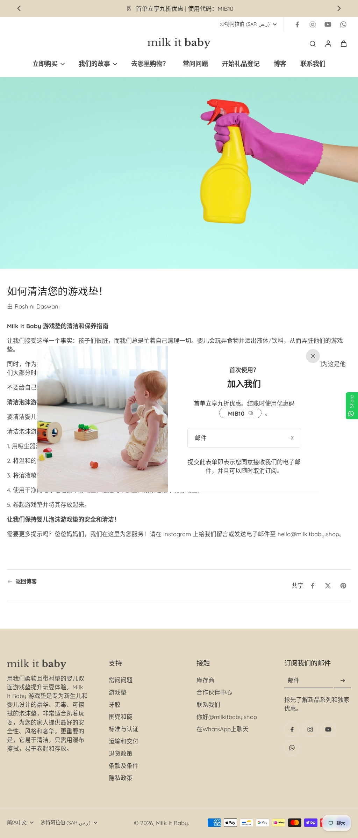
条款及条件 (123, 765)
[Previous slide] (19, 8)
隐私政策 (121, 777)
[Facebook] (297, 24)
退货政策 (121, 753)
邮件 (294, 680)
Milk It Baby (172, 822)
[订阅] (342, 680)
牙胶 (115, 704)
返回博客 (26, 581)
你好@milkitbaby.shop (226, 716)
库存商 (205, 680)
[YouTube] (328, 24)
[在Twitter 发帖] (328, 585)
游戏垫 (118, 692)
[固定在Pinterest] (343, 585)
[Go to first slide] (339, 8)
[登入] (328, 43)
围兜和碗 (121, 716)
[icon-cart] (343, 43)
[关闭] (311, 355)
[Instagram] (312, 24)
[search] (312, 43)
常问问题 (121, 680)
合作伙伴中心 (214, 692)
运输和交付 (123, 741)
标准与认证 (123, 729)
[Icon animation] (343, 24)
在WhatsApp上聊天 (222, 729)
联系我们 (208, 704)
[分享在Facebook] (312, 585)
